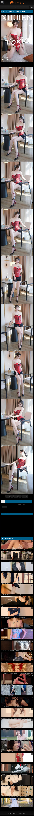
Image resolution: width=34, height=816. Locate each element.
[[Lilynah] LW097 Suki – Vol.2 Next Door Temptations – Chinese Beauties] (17, 735)
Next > (26, 496)
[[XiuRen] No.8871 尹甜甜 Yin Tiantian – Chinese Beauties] (17, 757)
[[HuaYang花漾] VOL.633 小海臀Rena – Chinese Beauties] (17, 622)
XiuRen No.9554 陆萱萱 (6, 808)
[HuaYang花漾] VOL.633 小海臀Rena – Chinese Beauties (14, 628)
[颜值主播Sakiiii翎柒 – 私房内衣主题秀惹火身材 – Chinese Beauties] (17, 712)
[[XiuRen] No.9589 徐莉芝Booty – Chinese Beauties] (17, 589)
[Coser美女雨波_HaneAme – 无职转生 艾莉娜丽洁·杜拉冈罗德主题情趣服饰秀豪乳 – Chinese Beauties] (17, 667)
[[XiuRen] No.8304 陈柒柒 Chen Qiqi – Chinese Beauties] (17, 611)
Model (4, 507)
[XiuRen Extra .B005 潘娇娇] (17, 690)
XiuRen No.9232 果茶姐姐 (7, 684)
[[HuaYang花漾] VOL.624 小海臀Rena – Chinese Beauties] (17, 656)
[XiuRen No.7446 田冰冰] (17, 634)
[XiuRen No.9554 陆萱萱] (17, 802)
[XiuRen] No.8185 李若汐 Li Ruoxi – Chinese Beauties (13, 785)
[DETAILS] (3, 501)
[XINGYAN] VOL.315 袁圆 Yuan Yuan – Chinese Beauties (14, 796)
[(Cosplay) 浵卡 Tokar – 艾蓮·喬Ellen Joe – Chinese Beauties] (17, 768)
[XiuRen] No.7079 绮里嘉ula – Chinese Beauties (12, 561)
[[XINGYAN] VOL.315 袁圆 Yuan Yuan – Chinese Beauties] (17, 791)
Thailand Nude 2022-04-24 (7, 751)
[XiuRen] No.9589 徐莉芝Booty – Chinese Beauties (12, 594)
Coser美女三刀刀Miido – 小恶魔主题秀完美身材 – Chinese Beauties (16, 707)
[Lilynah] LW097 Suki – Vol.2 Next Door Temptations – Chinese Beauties (17, 740)
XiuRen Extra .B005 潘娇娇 (7, 695)
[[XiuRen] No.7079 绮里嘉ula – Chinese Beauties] (17, 555)
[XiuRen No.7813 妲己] (17, 566)
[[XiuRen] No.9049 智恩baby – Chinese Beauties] (17, 578)
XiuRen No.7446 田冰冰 (6, 639)
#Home (14, 7)
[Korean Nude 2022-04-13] (17, 723)
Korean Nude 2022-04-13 (7, 729)
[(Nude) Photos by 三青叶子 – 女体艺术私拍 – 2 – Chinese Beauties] (17, 645)
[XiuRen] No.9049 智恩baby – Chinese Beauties (12, 583)
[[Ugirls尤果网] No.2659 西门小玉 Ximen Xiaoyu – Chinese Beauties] (17, 544)
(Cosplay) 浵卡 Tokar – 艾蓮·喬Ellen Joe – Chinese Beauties (14, 774)
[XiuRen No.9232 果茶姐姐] (17, 679)
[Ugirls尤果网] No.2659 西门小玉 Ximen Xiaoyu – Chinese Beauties (16, 550)
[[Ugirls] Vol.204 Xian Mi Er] (17, 600)
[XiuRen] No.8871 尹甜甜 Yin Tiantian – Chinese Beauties (14, 763)
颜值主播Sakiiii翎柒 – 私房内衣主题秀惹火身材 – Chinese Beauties (16, 718)
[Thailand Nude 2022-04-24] (17, 746)
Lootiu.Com (17, 2)
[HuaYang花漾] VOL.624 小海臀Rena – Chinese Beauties (14, 662)
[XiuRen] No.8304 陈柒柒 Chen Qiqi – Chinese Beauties (13, 617)
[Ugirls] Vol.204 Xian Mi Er (7, 606)
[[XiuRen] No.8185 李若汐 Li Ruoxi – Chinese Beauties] (17, 780)
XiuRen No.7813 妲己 (6, 572)
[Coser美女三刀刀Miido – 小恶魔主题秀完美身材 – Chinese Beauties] (17, 701)
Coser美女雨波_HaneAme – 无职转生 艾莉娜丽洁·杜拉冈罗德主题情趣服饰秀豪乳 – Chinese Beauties (17, 673)
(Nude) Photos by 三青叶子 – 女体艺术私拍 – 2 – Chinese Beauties (16, 650)
